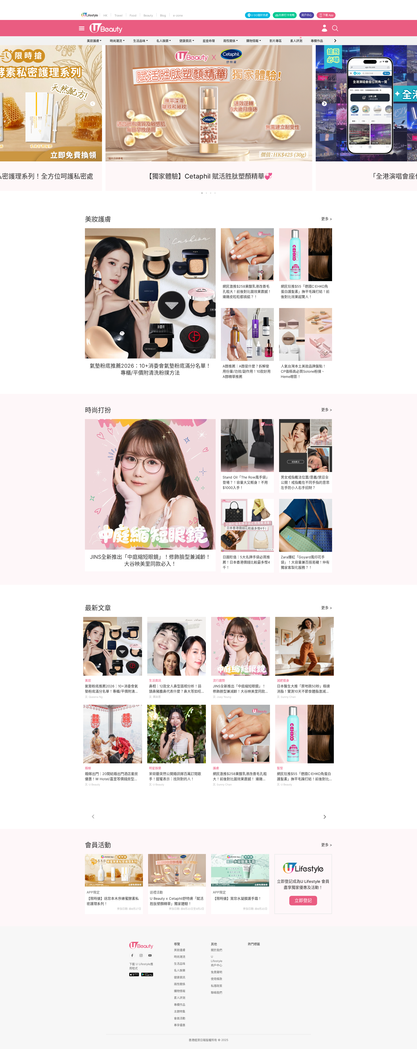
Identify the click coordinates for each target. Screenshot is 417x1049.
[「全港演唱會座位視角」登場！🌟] (208, 103)
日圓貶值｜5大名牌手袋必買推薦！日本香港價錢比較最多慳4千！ (246, 562)
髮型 (280, 768)
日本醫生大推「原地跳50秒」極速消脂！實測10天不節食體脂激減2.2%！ (303, 691)
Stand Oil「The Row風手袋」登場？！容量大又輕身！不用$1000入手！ (246, 482)
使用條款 (216, 978)
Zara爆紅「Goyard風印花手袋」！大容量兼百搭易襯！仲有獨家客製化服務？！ (305, 562)
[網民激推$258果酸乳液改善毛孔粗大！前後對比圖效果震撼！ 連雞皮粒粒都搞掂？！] (240, 734)
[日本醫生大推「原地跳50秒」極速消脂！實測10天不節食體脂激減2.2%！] (304, 646)
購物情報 (252, 41)
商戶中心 (306, 15)
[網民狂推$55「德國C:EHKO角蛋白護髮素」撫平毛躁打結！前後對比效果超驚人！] (304, 734)
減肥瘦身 (283, 680)
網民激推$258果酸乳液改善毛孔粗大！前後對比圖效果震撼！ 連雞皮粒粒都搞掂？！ (247, 291)
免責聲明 (216, 972)
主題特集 (179, 1011)
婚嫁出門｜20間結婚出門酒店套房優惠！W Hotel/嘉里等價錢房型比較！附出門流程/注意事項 (111, 779)
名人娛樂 (162, 41)
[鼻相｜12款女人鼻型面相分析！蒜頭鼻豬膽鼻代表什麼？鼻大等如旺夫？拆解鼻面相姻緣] (176, 646)
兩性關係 (229, 41)
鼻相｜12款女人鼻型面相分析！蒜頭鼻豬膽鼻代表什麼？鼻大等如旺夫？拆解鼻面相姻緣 (175, 691)
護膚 (216, 768)
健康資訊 (185, 41)
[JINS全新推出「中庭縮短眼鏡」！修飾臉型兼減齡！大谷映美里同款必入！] (240, 646)
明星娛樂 (155, 768)
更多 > (326, 219)
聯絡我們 (216, 992)
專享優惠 (179, 1025)
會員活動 (179, 1018)
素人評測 (179, 997)
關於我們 (216, 950)
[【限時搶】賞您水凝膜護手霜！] (240, 870)
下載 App (328, 15)
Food (133, 15)
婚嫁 (88, 768)
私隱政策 (216, 985)
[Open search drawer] (335, 28)
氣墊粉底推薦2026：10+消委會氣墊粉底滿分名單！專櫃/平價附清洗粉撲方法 (111, 691)
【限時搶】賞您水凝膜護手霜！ (237, 898)
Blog (163, 15)
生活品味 (139, 41)
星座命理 (209, 41)
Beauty (148, 15)
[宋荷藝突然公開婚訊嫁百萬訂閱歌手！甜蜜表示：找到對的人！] (176, 734)
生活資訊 (155, 680)
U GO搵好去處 (259, 15)
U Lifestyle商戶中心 (216, 961)
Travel (118, 15)
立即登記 (303, 900)
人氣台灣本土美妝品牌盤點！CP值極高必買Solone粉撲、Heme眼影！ (303, 371)
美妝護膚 (93, 41)
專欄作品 (179, 1004)
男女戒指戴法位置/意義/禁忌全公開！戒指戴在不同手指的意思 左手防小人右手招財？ (305, 482)
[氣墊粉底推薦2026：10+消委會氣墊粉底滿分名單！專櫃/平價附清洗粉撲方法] (112, 646)
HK (105, 15)
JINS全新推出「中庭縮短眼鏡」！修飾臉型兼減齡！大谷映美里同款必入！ (239, 691)
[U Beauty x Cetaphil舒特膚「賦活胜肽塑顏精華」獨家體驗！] (177, 870)
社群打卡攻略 (287, 15)
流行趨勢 (219, 680)
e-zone (178, 15)
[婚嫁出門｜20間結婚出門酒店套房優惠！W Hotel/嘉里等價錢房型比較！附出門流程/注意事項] (112, 734)
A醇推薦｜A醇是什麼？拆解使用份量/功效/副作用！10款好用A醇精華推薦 (247, 371)
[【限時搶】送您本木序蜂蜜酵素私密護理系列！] (114, 870)
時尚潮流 (116, 41)
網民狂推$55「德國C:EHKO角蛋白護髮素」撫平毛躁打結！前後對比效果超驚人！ (305, 291)
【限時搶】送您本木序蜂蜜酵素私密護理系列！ (113, 901)
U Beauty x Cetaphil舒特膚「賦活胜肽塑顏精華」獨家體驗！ (177, 901)
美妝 (88, 680)
